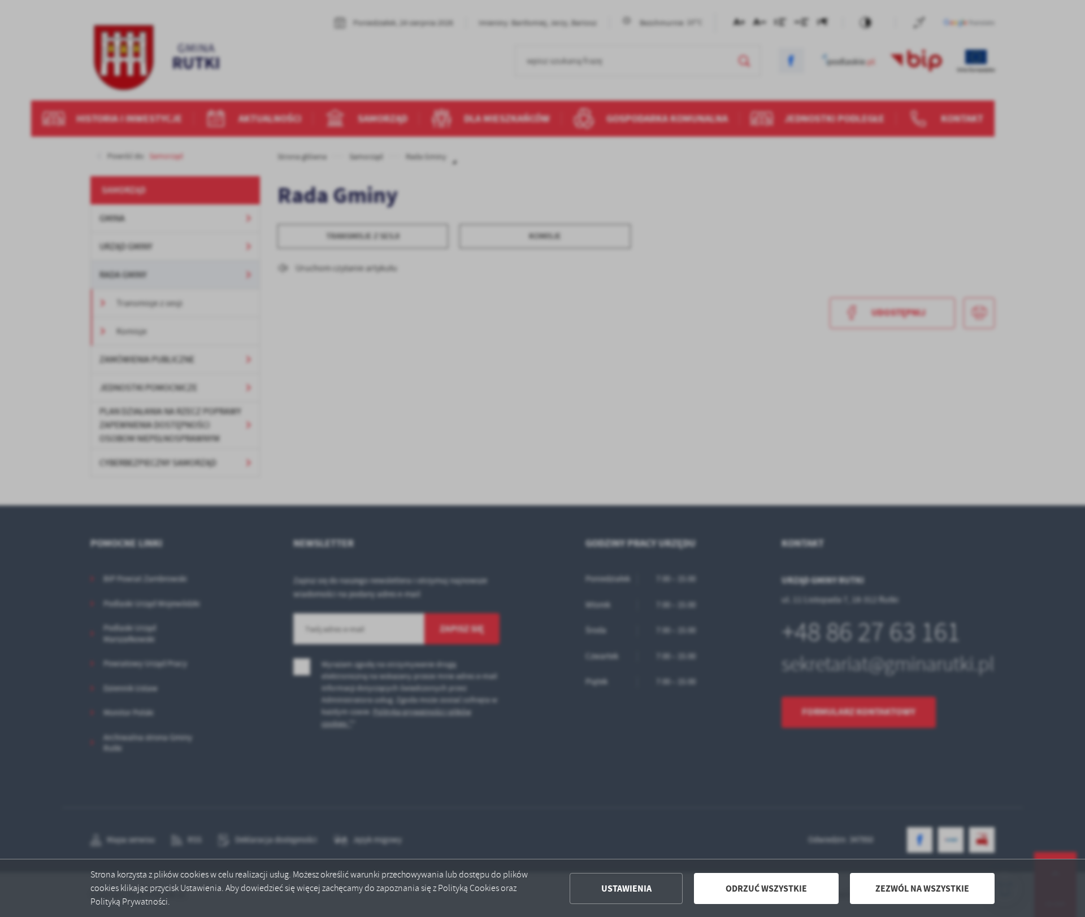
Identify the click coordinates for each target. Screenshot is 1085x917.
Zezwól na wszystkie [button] (922, 888)
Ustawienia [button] (626, 888)
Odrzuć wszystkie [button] (766, 888)
